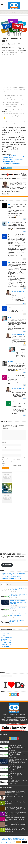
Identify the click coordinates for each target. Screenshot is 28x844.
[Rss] (10, 694)
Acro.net (3, 632)
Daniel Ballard (12, 362)
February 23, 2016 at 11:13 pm (18, 262)
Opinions (4, 44)
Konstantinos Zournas (7, 43)
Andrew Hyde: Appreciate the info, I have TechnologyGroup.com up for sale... (15, 819)
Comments (17, 585)
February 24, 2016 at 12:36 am (18, 319)
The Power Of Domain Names (11, 163)
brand (9, 317)
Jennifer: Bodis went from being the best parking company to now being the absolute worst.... (15, 793)
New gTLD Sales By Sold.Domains (11, 576)
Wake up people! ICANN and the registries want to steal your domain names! (13, 574)
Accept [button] (18, 841)
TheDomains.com (6, 642)
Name (4, 442)
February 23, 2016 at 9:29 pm (19, 204)
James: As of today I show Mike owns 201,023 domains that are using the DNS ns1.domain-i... (15, 824)
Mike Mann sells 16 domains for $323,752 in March (18, 595)
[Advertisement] (14, 71)
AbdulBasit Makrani (6, 637)
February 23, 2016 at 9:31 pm (19, 222)
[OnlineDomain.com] (14, 5)
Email (4, 447)
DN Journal (4, 635)
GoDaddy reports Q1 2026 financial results (16, 621)
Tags (23, 585)
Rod (9, 262)
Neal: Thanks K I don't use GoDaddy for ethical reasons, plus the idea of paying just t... (15, 830)
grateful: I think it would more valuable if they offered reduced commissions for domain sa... (15, 814)
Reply (24, 219)
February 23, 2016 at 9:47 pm (19, 234)
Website (4, 453)
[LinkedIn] (15, 694)
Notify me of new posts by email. (12, 465)
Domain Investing (6, 644)
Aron (9, 204)
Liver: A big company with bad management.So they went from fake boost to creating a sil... (15, 808)
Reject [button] (24, 841)
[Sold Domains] (14, 174)
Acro (9, 222)
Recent (3, 585)
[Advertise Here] (14, 12)
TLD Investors (5, 646)
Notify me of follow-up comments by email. (12, 462)
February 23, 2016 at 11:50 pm (18, 309)
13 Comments (12, 44)
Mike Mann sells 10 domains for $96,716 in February (18, 608)
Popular (9, 585)
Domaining (4, 639)
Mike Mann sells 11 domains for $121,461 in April (18, 588)
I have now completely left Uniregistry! (12, 578)
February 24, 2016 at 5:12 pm (19, 363)
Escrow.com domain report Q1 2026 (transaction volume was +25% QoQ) (17, 602)
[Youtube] (18, 694)
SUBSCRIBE (7, 565)
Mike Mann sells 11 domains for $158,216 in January (18, 614)
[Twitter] (12, 694)
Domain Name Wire (6, 641)
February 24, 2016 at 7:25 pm (19, 375)
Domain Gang (5, 633)
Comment (5, 428)
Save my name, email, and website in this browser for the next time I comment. (14, 458)
